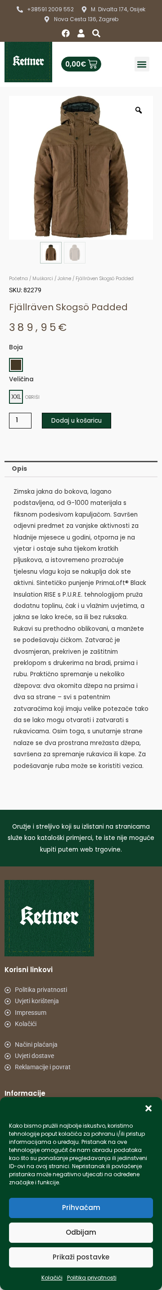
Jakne (64, 278)
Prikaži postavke (81, 1257)
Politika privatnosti (92, 1277)
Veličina (21, 379)
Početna (18, 278)
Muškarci (42, 278)
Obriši (32, 397)
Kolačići (52, 1277)
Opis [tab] (19, 468)
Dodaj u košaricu (76, 420)
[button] (148, 1108)
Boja (16, 347)
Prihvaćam (81, 1207)
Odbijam (81, 1232)
